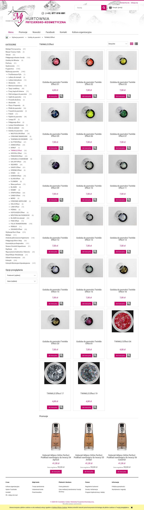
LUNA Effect (15, 207)
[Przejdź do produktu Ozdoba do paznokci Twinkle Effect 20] (55, 324)
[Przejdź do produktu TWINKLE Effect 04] (122, 324)
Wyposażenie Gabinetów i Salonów (18, 252)
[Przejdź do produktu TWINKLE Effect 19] (89, 376)
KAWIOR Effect (16, 176)
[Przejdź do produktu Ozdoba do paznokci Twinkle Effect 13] (89, 221)
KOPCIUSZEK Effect (18, 212)
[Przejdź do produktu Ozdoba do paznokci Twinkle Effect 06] (89, 117)
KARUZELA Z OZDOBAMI (19, 159)
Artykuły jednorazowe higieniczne (17, 238)
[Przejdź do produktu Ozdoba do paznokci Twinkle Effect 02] (89, 65)
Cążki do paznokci (14, 97)
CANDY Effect (15, 195)
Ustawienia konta (37, 489)
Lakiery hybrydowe (15, 80)
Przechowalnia (37, 492)
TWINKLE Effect (16, 150)
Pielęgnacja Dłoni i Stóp (14, 240)
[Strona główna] (37, 16)
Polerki (10, 114)
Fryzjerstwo (10, 69)
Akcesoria (11, 83)
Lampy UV (12, 119)
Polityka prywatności (118, 486)
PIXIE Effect (15, 221)
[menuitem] (11, 32)
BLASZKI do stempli (17, 218)
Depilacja (9, 249)
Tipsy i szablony (13, 88)
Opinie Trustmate (11, 489)
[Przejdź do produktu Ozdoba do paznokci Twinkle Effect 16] (89, 272)
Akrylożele (12, 102)
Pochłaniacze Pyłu (14, 74)
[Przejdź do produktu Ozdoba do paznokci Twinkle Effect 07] (122, 117)
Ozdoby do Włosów (12, 60)
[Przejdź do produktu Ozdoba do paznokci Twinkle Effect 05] (55, 117)
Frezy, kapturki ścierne (16, 91)
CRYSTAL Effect (16, 153)
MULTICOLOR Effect (18, 133)
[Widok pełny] (136, 44)
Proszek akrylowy (14, 100)
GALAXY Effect (16, 162)
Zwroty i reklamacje (91, 489)
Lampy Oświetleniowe (16, 125)
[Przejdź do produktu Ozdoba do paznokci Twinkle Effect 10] (89, 169)
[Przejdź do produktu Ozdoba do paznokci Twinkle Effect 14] (122, 221)
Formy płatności (64, 486)
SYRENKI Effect (16, 170)
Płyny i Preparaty (14, 105)
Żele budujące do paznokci (17, 94)
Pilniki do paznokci (14, 108)
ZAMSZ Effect (15, 145)
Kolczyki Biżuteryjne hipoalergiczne (18, 263)
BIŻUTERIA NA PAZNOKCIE (20, 215)
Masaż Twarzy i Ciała (13, 52)
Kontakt (8, 492)
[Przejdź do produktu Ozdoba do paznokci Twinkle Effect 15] (55, 272)
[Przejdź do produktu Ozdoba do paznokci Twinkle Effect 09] (55, 169)
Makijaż (8, 235)
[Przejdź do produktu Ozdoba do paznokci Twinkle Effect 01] (55, 65)
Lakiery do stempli (14, 77)
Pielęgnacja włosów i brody (15, 57)
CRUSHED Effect (16, 229)
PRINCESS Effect (16, 156)
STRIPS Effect (15, 193)
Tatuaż (8, 55)
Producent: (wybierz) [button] (13, 275)
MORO (13, 198)
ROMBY (13, 190)
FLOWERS (14, 181)
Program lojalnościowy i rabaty (95, 492)
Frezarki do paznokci (15, 111)
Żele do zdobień (13, 128)
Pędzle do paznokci (15, 117)
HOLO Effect (15, 204)
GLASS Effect (15, 179)
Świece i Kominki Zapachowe (16, 246)
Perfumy (9, 63)
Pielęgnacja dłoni (14, 122)
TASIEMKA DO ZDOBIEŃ (19, 139)
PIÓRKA (13, 209)
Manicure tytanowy (15, 86)
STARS (13, 173)
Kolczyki (8, 260)
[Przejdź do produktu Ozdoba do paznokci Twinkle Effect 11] (122, 169)
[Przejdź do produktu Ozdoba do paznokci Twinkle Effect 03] (122, 65)
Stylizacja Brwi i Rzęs (13, 232)
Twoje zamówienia (38, 486)
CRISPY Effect (15, 167)
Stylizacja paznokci (12, 71)
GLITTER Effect (16, 142)
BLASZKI (14, 187)
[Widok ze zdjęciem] (131, 44)
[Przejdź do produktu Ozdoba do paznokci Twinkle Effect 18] (122, 272)
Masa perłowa (16, 184)
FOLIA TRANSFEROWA (19, 224)
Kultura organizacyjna (12, 486)
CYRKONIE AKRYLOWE (19, 201)
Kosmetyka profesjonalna (15, 243)
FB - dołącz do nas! (12, 495)
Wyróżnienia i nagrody (119, 489)
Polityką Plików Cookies (59, 507)
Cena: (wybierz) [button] (12, 281)
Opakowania (10, 66)
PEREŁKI (14, 226)
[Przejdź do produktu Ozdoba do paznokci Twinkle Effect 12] (55, 221)
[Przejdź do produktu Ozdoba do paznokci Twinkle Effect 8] (89, 324)
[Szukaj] (103, 7)
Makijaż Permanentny (13, 49)
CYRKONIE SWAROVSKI (19, 136)
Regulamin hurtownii (91, 486)
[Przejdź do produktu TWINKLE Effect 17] (55, 376)
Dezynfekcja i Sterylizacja (14, 255)
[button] (61, 96)
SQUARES (14, 164)
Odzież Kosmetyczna (13, 257)
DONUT (13, 148)
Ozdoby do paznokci (15, 131)
